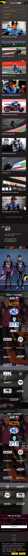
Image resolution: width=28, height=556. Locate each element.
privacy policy (16, 530)
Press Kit (11, 240)
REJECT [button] (22, 553)
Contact (14, 535)
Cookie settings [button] (5, 553)
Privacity (14, 540)
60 (21, 217)
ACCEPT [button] (14, 553)
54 (7, 217)
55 (9, 217)
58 (16, 217)
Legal (14, 537)
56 (12, 217)
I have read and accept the (11, 530)
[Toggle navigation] (26, 3)
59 (19, 217)
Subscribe (14, 526)
